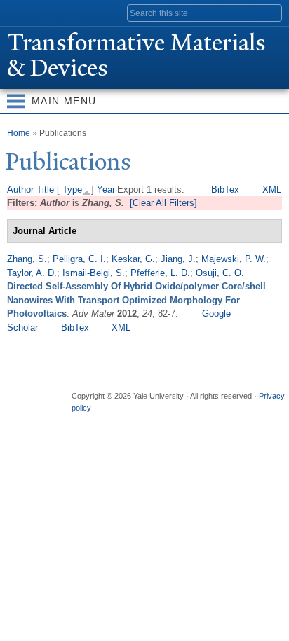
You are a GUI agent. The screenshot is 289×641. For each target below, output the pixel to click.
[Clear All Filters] (163, 203)
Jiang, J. (178, 259)
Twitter (108, 421)
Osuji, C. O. (220, 273)
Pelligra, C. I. (79, 259)
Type (72, 189)
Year (106, 189)
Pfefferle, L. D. (160, 273)
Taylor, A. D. (32, 273)
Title (45, 189)
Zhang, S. (27, 259)
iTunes (162, 421)
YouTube (190, 421)
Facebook (80, 421)
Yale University (23, 12)
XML (271, 189)
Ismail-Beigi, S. (93, 273)
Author (20, 189)
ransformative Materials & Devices (136, 55)
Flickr (135, 421)
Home (18, 133)
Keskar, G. (133, 259)
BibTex (225, 189)
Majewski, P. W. (233, 259)
